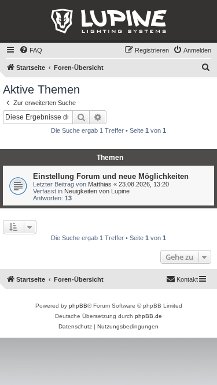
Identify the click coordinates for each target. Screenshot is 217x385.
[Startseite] (108, 21)
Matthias (100, 184)
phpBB (78, 305)
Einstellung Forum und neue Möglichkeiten (111, 176)
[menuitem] (30, 50)
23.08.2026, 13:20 (144, 184)
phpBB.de (148, 316)
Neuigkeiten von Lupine (97, 191)
